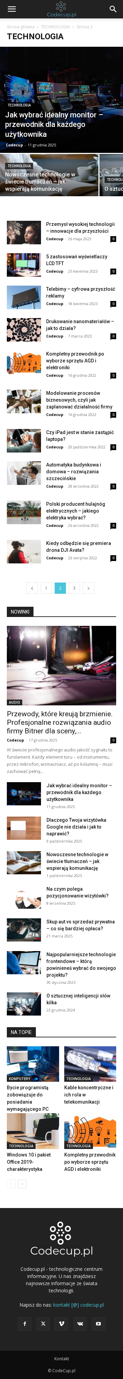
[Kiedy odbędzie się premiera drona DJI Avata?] (24, 551)
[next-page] (88, 588)
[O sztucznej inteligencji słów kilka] (24, 1004)
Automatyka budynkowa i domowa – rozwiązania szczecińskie (73, 471)
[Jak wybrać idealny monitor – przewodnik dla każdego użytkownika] (61, 100)
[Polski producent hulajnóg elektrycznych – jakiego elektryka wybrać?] (24, 512)
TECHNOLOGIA (55, 27)
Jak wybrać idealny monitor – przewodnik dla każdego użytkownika (79, 792)
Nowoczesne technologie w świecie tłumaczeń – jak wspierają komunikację (77, 861)
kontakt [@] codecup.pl (78, 1305)
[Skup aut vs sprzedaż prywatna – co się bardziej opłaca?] (24, 930)
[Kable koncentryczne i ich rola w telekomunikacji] (90, 1064)
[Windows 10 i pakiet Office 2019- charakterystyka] (33, 1131)
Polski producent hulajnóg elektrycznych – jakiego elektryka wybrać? (75, 510)
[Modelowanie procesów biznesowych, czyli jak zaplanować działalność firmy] (24, 401)
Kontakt (61, 1359)
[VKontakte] (80, 1324)
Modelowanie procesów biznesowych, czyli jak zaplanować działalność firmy (79, 400)
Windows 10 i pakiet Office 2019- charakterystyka (29, 1162)
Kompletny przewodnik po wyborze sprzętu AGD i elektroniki (75, 360)
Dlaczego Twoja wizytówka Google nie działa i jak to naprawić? (76, 826)
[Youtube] (98, 1324)
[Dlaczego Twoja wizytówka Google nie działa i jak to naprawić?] (24, 828)
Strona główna (21, 27)
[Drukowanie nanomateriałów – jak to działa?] (24, 330)
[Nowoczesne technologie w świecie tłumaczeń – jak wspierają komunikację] (49, 178)
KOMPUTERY (19, 1078)
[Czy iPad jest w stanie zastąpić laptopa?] (24, 441)
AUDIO (14, 702)
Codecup (14, 144)
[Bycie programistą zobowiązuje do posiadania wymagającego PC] (33, 1064)
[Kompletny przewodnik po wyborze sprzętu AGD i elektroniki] (24, 362)
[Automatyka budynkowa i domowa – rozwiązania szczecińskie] (24, 473)
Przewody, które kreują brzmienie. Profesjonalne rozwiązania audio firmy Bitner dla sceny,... (60, 722)
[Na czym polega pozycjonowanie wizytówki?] (24, 897)
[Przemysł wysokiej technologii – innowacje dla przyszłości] (24, 232)
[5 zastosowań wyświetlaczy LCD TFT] (24, 265)
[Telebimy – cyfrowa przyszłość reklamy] (24, 297)
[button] (12, 9)
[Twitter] (43, 1324)
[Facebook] (24, 1324)
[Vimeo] (61, 1324)
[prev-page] (32, 588)
